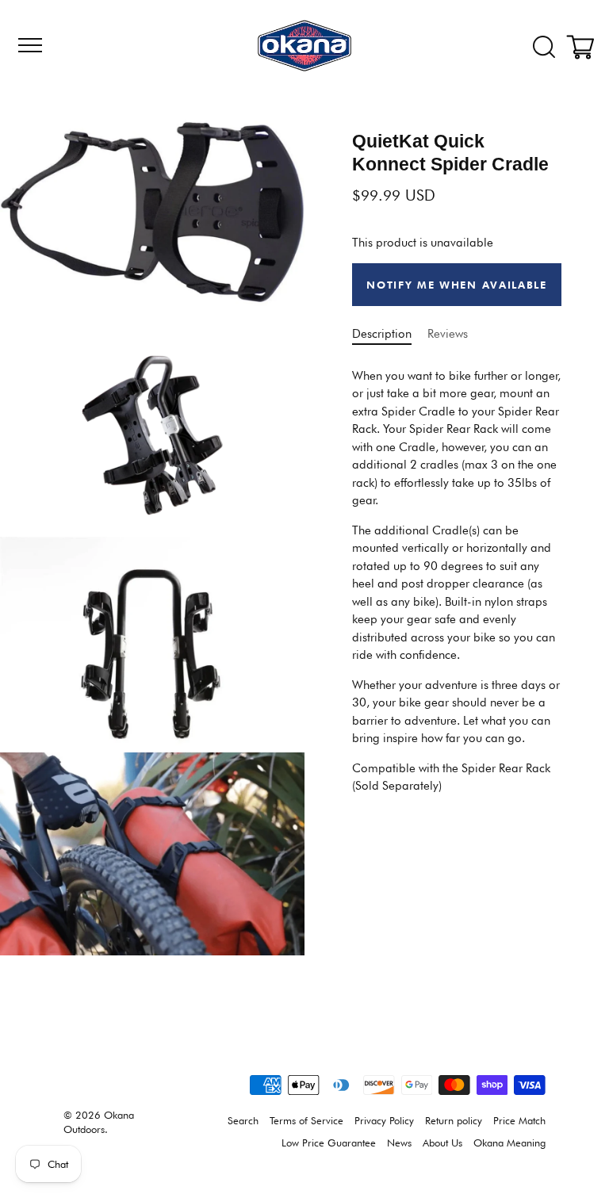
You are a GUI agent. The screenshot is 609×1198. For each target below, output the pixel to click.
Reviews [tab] (447, 334)
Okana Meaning (509, 1143)
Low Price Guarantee (329, 1143)
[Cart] (583, 47)
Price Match (519, 1121)
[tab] (456, 581)
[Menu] (27, 45)
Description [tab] (382, 334)
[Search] (544, 47)
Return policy (453, 1121)
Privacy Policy (384, 1121)
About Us (442, 1143)
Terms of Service (306, 1121)
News (399, 1143)
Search (243, 1121)
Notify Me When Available (456, 284)
